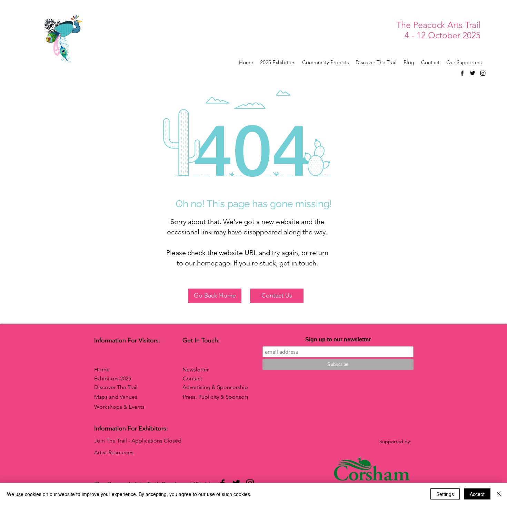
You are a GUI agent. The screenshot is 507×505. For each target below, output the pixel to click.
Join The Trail (110, 440)
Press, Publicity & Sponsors (216, 397)
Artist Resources (113, 452)
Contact (192, 378)
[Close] (499, 493)
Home (102, 369)
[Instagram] (482, 73)
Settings (445, 494)
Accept (477, 494)
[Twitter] (472, 73)
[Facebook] (462, 73)
